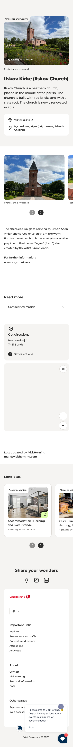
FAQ (12, 686)
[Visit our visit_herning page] (36, 580)
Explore (14, 631)
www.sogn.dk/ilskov (17, 262)
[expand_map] (63, 369)
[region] (36, 397)
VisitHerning (17, 676)
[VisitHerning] (20, 597)
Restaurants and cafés (23, 636)
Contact (14, 671)
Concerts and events (22, 641)
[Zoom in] (63, 416)
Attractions (16, 645)
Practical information (22, 681)
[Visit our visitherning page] (26, 580)
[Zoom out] (63, 425)
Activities (15, 650)
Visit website (22, 119)
